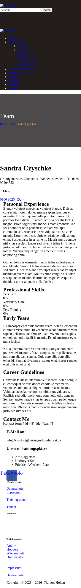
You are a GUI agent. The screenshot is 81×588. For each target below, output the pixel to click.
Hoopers (12, 549)
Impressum (13, 492)
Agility (11, 545)
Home (3, 124)
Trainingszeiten (17, 499)
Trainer (11, 507)
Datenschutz (14, 488)
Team (11, 124)
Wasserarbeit (15, 553)
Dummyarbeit (15, 557)
